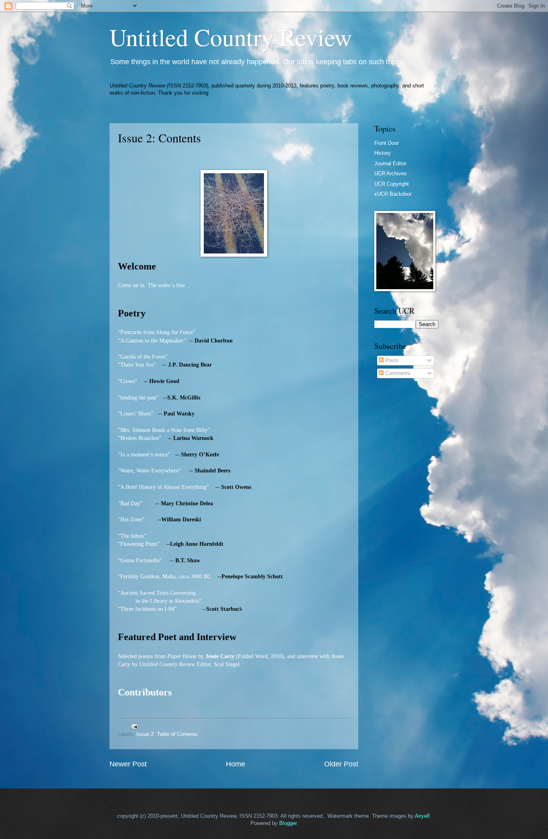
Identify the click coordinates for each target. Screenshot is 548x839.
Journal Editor (390, 163)
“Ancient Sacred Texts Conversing (157, 593)
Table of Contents (177, 734)
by (201, 656)
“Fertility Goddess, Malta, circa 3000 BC (164, 577)
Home (235, 764)
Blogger (287, 823)
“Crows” (128, 381)
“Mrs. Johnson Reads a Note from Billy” (164, 430)
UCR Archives (390, 173)
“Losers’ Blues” (135, 414)
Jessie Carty (219, 656)
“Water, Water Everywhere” (150, 471)
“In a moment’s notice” (144, 455)
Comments (397, 373)
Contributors (145, 692)
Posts (391, 360)
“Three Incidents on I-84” (147, 609)
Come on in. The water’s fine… (154, 285)
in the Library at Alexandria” (168, 601)
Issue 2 (145, 734)
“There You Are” (137, 365)
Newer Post (128, 764)
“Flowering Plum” (139, 544)
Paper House (182, 656)
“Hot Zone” (131, 520)
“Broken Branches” (139, 438)
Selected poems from (142, 656)
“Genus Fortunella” (140, 560)
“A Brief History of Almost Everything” (164, 487)
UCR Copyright (391, 184)
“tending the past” (138, 398)
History (382, 153)
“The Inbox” (132, 536)
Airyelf (422, 816)
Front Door (386, 143)
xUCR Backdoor (393, 194)
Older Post (341, 764)
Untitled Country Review (231, 37)
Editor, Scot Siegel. (218, 664)
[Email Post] (134, 726)
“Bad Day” (130, 504)
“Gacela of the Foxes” (143, 357)
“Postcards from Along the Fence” (156, 332)
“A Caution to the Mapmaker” (152, 341)
